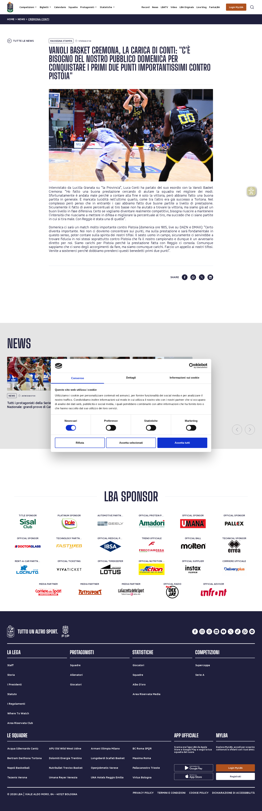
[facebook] (184, 277)
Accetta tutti (182, 442)
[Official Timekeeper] (110, 569)
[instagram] (202, 631)
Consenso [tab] (77, 378)
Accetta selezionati (131, 442)
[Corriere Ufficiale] (234, 569)
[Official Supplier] (193, 569)
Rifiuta (80, 442)
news (21, 19)
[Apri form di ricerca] (252, 7)
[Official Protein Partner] (152, 523)
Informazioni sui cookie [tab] (184, 377)
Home (10, 19)
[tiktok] (238, 631)
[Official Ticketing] (69, 569)
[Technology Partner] (69, 546)
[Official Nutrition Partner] (152, 569)
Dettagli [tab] (131, 377)
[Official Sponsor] (193, 523)
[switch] (111, 428)
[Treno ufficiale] (152, 546)
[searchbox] (131, 4)
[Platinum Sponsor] (69, 523)
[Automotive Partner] (110, 523)
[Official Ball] (193, 546)
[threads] (209, 631)
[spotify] (252, 631)
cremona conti (38, 19)
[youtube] (223, 631)
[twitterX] (230, 631)
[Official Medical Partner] (110, 546)
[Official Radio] (172, 592)
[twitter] (202, 277)
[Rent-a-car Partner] (28, 569)
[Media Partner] (48, 592)
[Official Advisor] (214, 592)
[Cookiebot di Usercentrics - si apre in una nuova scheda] (191, 365)
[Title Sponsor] (28, 523)
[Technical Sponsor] (234, 546)
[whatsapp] (193, 277)
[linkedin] (210, 277)
